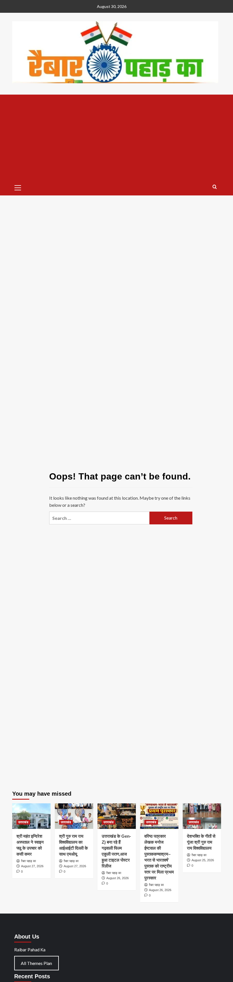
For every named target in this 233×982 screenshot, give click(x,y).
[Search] (214, 187)
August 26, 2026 (117, 878)
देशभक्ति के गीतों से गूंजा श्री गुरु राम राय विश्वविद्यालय (201, 842)
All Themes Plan (36, 963)
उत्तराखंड (23, 822)
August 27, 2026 (32, 866)
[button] (18, 187)
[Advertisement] (116, 137)
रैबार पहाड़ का (28, 861)
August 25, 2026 (203, 860)
